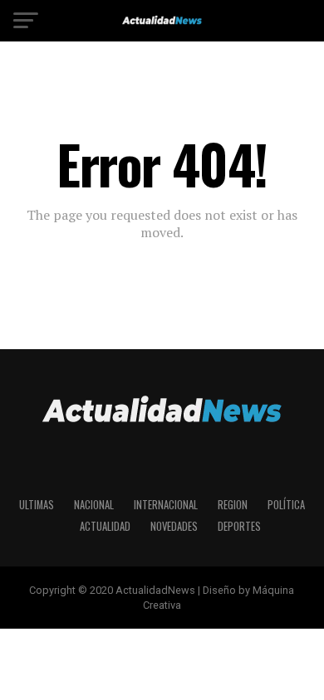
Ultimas (36, 505)
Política (286, 505)
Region (233, 505)
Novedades (174, 526)
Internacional (166, 505)
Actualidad (105, 526)
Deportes (239, 526)
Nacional (94, 505)
